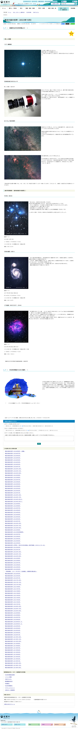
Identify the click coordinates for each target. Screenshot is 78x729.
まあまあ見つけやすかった (21, 430)
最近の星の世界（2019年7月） (13, 647)
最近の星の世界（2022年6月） (13, 564)
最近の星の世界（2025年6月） (13, 481)
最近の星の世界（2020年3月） (13, 630)
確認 (39, 443)
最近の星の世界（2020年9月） (13, 612)
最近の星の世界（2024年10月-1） (14, 501)
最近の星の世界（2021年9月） (13, 586)
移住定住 (57, 724)
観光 (30, 724)
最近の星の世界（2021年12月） (13, 580)
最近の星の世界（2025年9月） (13, 475)
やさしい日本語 (48, 1)
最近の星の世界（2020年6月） (13, 619)
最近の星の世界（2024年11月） (13, 497)
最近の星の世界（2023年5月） (13, 538)
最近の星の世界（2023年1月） (13, 549)
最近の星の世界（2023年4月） (13, 540)
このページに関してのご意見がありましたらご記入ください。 (19, 432)
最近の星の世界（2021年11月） (13, 582)
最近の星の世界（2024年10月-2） (14, 499)
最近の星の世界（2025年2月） (13, 490)
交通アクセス (17, 724)
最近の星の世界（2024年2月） (13, 518)
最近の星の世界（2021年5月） (13, 595)
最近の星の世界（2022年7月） (13, 562)
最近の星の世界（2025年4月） (13, 486)
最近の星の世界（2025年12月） (13, 468)
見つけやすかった (10, 430)
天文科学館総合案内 (10, 674)
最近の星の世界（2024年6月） (13, 510)
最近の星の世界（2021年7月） (13, 588)
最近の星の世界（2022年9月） (13, 558)
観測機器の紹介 (9, 681)
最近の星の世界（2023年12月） (13, 523)
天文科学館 (28, 12)
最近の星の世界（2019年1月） (13, 660)
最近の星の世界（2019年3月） (13, 656)
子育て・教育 (41, 8)
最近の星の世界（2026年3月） (13, 462)
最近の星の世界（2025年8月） (13, 477)
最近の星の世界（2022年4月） (13, 569)
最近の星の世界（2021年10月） (13, 584)
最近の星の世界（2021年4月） (13, 597)
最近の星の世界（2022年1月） (13, 577)
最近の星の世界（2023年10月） (13, 527)
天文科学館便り (9, 685)
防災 (21, 8)
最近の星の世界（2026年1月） (13, 466)
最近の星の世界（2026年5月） (13, 457)
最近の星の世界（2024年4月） (13, 514)
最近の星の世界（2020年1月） (13, 634)
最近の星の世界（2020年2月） (13, 632)
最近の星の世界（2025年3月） (13, 488)
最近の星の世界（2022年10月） (13, 556)
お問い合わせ (41, 1)
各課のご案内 (56, 3)
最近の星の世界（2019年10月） (13, 641)
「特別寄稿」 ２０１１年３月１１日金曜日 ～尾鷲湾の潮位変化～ (21, 571)
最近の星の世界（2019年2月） (13, 658)
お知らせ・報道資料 (10, 690)
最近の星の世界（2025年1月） (13, 492)
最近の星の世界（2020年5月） (13, 626)
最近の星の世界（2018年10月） (13, 667)
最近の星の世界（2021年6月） (13, 593)
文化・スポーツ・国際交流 (63, 9)
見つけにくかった (54, 430)
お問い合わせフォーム (9, 704)
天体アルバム (36, 12)
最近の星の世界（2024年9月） (13, 503)
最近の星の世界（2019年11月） (13, 639)
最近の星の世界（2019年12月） (13, 636)
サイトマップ (34, 1)
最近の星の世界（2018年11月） (13, 665)
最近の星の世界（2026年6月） (13, 455)
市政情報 (73, 8)
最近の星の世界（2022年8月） (13, 560)
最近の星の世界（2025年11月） (13, 470)
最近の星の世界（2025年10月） (13, 473)
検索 (75, 3)
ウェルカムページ (27, 1)
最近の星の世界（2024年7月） (13, 508)
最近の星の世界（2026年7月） (13, 453)
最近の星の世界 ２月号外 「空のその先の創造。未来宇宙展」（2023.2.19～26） (25, 545)
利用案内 (7, 683)
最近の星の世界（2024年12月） (13, 494)
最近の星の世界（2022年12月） (13, 551)
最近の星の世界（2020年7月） (13, 617)
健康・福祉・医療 (30, 8)
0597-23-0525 (11, 699)
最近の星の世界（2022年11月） (13, 553)
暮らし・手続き (13, 8)
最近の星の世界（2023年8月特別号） (14, 532)
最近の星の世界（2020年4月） (13, 628)
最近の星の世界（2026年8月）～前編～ (15, 451)
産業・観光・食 (52, 8)
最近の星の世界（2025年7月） (13, 479)
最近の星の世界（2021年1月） (13, 604)
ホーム (4, 8)
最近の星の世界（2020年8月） (13, 615)
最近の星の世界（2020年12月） (13, 606)
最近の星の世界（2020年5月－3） (14, 621)
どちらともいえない (33, 430)
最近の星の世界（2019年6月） (13, 650)
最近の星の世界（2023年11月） (13, 525)
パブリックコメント (10, 687)
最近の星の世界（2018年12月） (13, 663)
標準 (65, 1)
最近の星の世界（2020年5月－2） (14, 623)
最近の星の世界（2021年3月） (13, 599)
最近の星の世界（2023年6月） (13, 536)
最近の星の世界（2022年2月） (13, 575)
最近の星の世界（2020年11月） (13, 608)
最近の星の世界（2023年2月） (13, 547)
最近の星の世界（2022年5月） (13, 567)
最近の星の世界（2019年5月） (13, 652)
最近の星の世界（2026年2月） (13, 464)
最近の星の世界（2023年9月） (13, 529)
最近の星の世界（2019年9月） (13, 643)
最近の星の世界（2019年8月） (13, 645)
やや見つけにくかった (44, 430)
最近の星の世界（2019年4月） (13, 654)
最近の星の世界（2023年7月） (13, 534)
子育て (43, 724)
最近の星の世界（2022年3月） (13, 573)
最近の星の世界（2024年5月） (13, 512)
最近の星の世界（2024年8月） (13, 505)
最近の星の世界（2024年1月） (13, 521)
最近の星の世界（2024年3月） (13, 516)
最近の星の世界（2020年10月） (13, 610)
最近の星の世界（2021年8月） (13, 591)
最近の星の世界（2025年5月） (13, 484)
